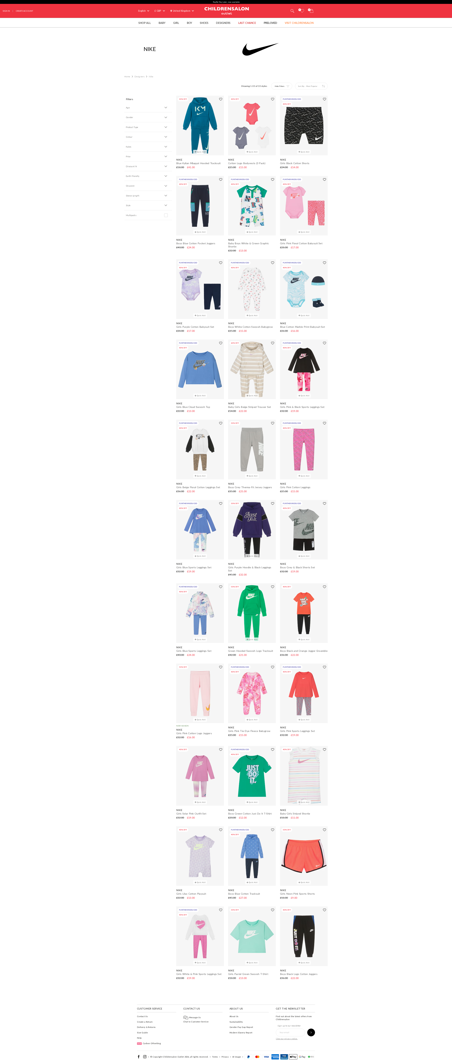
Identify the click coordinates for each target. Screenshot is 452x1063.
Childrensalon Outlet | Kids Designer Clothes (226, 10)
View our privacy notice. (287, 1038)
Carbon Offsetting (149, 1043)
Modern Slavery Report (241, 1032)
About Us (234, 1016)
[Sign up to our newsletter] (311, 1032)
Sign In (6, 11)
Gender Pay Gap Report (241, 1027)
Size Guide (142, 1032)
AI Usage (236, 1057)
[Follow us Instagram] (145, 1057)
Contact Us (142, 1016)
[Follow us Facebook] (138, 1057)
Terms (215, 1057)
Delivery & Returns (146, 1027)
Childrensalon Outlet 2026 (176, 1057)
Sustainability (236, 1022)
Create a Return (145, 1022)
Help (139, 1038)
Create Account (24, 11)
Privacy (225, 1057)
